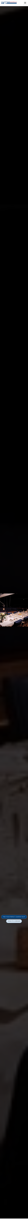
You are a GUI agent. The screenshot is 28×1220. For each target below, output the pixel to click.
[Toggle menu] (25, 3)
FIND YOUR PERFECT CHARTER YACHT (14, 917)
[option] (14, 610)
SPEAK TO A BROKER (14, 921)
